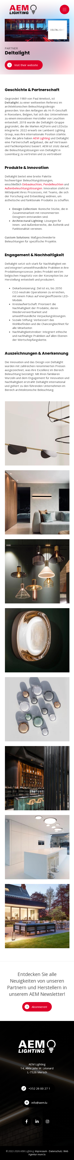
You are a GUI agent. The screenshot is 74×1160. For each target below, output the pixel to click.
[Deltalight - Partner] (37, 433)
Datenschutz (55, 1151)
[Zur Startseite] (23, 9)
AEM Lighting (41, 138)
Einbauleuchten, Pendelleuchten (42, 184)
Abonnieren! (39, 1007)
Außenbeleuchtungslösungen (23, 188)
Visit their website (26, 65)
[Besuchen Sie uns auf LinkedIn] (37, 1121)
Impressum (41, 1151)
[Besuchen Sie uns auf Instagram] (47, 1121)
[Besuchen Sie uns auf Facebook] (26, 1121)
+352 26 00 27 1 (39, 1088)
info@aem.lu (39, 1102)
